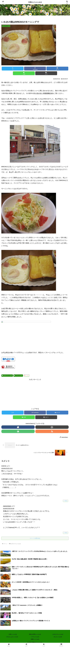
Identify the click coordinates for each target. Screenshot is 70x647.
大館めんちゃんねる (35, 2)
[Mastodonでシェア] (27, 511)
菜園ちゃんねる (35, 639)
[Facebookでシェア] (11, 516)
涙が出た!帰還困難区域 (45, 93)
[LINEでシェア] (42, 516)
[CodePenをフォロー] (52, 427)
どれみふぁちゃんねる (12, 636)
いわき (27, 375)
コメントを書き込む (35, 538)
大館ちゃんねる (12, 634)
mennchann (7, 506)
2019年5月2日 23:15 (6, 468)
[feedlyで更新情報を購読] (18, 431)
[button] (46, 73)
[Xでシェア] (11, 511)
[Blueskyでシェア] (42, 511)
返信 (66, 500)
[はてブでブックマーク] (27, 516)
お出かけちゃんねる (7, 375)
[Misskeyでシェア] (58, 511)
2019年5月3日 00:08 (8, 508)
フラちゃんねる (18, 375)
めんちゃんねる (58, 636)
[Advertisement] (35, 393)
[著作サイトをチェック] (18, 427)
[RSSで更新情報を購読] (52, 431)
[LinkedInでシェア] (27, 520)
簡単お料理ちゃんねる (35, 634)
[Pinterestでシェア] (58, 516)
